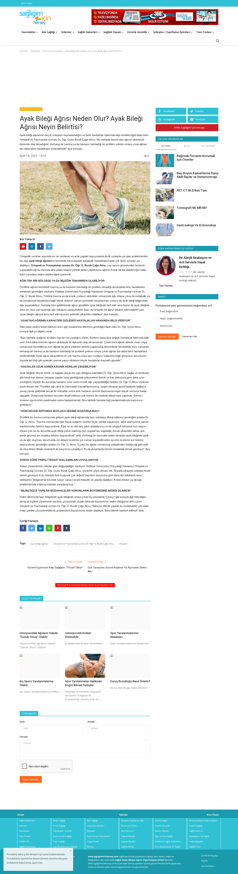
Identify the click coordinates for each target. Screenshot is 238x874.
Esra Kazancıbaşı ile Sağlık (168, 846)
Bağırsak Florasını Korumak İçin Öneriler (196, 157)
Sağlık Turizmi (196, 830)
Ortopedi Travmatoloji (53, 51)
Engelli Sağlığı (195, 825)
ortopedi (123, 543)
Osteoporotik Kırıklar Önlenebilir (78, 635)
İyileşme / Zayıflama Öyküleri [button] (172, 32)
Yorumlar (29, 713)
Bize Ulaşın (26, 3)
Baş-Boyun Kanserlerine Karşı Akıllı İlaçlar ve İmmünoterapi (197, 175)
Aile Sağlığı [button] (49, 32)
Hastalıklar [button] (29, 32)
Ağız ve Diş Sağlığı (164, 836)
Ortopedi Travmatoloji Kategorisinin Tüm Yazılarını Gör (85, 585)
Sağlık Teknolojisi (27, 846)
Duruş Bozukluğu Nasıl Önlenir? (130, 681)
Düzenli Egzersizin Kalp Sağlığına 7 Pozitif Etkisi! (55, 567)
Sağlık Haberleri (27, 820)
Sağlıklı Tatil (195, 846)
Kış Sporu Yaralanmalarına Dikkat (36, 683)
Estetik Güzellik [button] (137, 32)
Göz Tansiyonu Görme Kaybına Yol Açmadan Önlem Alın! (117, 569)
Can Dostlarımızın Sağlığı (65, 846)
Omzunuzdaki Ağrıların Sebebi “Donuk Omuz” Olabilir (39, 635)
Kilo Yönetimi (127, 830)
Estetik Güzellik (162, 825)
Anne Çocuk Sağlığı (62, 836)
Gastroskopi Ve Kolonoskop (196, 225)
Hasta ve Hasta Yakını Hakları (203, 820)
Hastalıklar (35, 51)
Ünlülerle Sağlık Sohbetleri (168, 841)
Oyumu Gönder (167, 336)
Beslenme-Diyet (129, 825)
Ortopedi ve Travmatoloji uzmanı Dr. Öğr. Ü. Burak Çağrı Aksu (84, 543)
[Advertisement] (119, 80)
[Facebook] (40, 246)
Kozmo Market (162, 830)
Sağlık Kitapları (196, 841)
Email (91, 721)
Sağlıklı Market (128, 841)
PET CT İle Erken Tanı (192, 190)
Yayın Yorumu (31, 779)
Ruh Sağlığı (92, 820)
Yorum (24, 736)
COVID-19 (24, 841)
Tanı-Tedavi (24, 836)
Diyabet (91, 830)
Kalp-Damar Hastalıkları (98, 836)
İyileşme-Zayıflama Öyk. (132, 820)
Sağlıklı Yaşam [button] (112, 32)
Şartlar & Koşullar (209, 855)
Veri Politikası (207, 866)
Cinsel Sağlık (161, 820)
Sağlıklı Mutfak (128, 836)
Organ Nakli (93, 841)
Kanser (90, 846)
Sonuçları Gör (189, 336)
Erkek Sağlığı (59, 825)
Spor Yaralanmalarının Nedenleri (124, 635)
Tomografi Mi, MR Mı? (192, 208)
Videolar (23, 825)
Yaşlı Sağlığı (59, 841)
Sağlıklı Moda (127, 846)
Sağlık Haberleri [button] (88, 32)
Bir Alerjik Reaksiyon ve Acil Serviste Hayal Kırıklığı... (195, 262)
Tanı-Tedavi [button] (204, 32)
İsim (22, 721)
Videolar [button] (66, 32)
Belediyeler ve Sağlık (199, 836)
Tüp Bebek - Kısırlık (62, 830)
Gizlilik (204, 860)
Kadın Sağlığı (59, 820)
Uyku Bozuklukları (95, 825)
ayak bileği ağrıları (39, 543)
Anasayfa (24, 51)
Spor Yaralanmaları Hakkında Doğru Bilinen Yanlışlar (83, 683)
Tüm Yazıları (166, 285)
